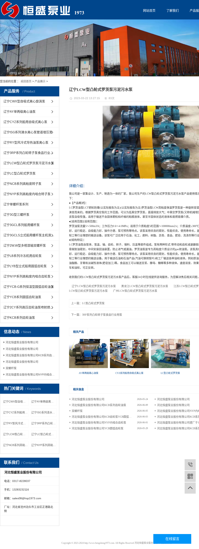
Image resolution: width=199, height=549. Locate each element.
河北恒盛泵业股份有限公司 (22, 342)
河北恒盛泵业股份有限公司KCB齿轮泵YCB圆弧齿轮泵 (104, 416)
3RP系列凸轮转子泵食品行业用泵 (102, 314)
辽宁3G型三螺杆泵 (16, 214)
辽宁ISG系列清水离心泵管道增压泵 (27, 132)
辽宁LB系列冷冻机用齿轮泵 (22, 255)
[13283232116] (190, 464)
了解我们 (172, 10)
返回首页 (26, 81)
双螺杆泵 (11, 368)
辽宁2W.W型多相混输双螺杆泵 (24, 245)
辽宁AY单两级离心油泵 (19, 111)
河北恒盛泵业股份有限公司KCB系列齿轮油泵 (31, 355)
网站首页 (149, 10)
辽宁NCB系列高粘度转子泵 (22, 183)
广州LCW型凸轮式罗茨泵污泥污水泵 (133, 290)
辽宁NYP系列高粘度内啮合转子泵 (27, 194)
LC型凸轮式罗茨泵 (93, 303)
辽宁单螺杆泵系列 (15, 204)
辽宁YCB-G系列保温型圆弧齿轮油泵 (28, 286)
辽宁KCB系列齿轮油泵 (19, 317)
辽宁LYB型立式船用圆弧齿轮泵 (25, 266)
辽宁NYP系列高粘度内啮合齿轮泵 (27, 276)
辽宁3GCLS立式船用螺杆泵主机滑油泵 (30, 235)
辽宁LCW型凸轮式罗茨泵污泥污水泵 (28, 163)
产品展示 (40, 81)
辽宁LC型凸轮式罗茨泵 (19, 173)
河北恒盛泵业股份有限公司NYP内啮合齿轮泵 (31, 374)
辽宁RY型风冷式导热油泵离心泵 (25, 142)
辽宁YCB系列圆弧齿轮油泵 (22, 297)
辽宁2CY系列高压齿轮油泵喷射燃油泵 (29, 307)
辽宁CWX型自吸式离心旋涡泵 (24, 101)
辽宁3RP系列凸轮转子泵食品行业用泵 (29, 152)
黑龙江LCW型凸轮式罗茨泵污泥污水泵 (143, 286)
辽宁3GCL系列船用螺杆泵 (21, 225)
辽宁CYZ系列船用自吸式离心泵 (25, 122)
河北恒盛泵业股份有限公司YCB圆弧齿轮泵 (97, 428)
